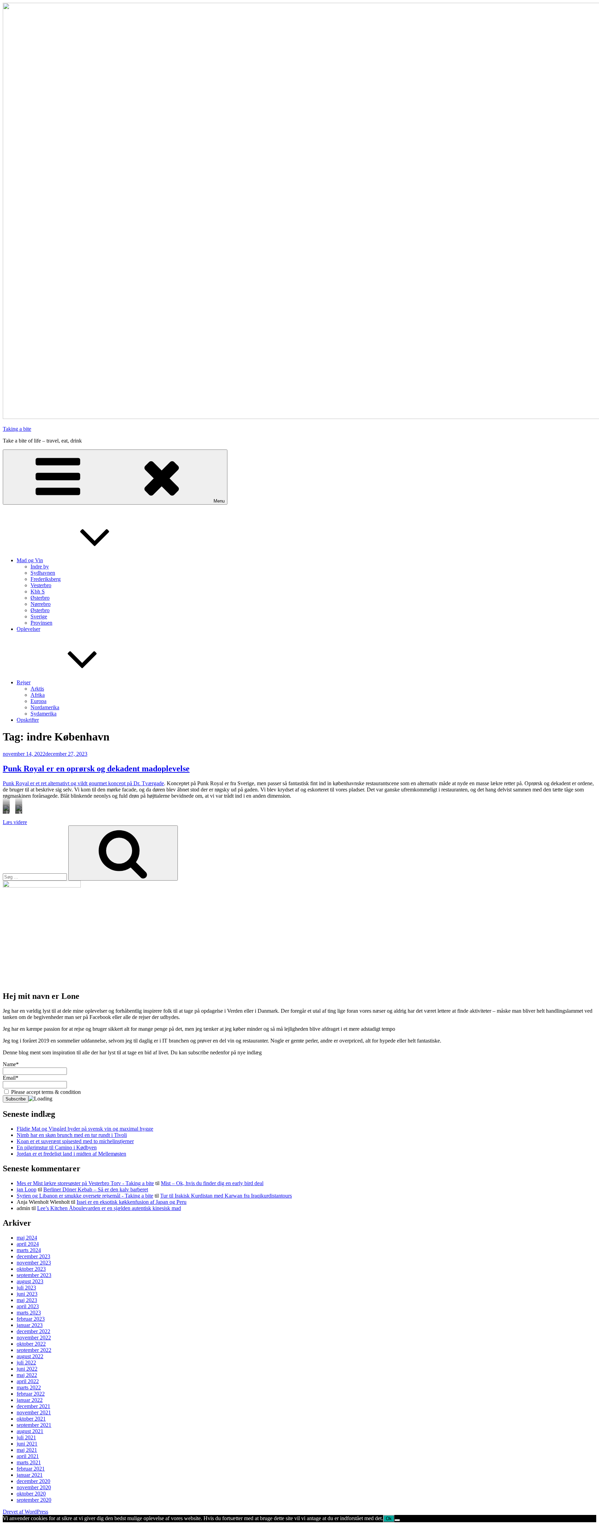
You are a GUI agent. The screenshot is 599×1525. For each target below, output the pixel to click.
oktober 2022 (31, 1344)
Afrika (38, 695)
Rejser (24, 682)
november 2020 (34, 1487)
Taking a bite (17, 429)
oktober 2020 (31, 1494)
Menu (219, 501)
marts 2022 (29, 1387)
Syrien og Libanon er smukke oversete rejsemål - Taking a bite (85, 1196)
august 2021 (30, 1431)
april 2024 (28, 1244)
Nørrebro (41, 604)
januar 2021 (30, 1475)
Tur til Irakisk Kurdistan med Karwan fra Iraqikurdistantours (226, 1196)
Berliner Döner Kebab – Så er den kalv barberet (95, 1189)
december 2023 (33, 1256)
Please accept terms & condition (45, 1092)
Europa (38, 701)
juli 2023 (26, 1288)
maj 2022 (27, 1375)
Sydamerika (44, 714)
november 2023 (34, 1263)
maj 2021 (27, 1450)
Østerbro (40, 598)
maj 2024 (27, 1238)
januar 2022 (30, 1400)
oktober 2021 (31, 1419)
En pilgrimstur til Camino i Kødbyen (57, 1147)
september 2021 (34, 1425)
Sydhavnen (43, 573)
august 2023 (30, 1281)
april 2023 (28, 1306)
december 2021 (33, 1406)
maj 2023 (27, 1300)
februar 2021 (31, 1469)
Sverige (39, 616)
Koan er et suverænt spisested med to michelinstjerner (75, 1141)
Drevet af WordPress (25, 1512)
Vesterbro (41, 585)
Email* (10, 1078)
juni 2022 (27, 1369)
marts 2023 (29, 1313)
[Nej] (397, 1520)
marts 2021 (29, 1462)
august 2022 (30, 1356)
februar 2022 (31, 1394)
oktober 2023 (31, 1269)
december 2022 (33, 1331)
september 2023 (34, 1275)
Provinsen (41, 623)
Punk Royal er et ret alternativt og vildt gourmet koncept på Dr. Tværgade (83, 783)
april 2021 (28, 1456)
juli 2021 (26, 1437)
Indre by (40, 566)
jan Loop (26, 1189)
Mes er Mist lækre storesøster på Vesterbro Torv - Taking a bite (85, 1183)
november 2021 (34, 1412)
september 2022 (34, 1350)
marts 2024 (29, 1250)
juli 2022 (26, 1362)
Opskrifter (28, 720)
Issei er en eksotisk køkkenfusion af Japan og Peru (131, 1202)
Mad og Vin (30, 560)
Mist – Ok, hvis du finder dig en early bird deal (212, 1183)
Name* (11, 1064)
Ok (389, 1518)
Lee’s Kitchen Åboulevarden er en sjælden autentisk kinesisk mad (109, 1208)
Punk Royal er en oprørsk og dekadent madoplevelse (96, 768)
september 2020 (34, 1500)
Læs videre (15, 822)
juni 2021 (27, 1444)
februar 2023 (31, 1319)
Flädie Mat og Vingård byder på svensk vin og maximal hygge (85, 1129)
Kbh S (38, 591)
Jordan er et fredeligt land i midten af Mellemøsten (71, 1154)
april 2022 (28, 1381)
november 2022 (34, 1337)
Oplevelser (28, 629)
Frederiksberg (46, 579)
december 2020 (33, 1481)
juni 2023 (27, 1294)
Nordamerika (45, 707)
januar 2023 (30, 1325)
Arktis (37, 689)
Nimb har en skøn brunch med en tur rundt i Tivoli (72, 1135)
